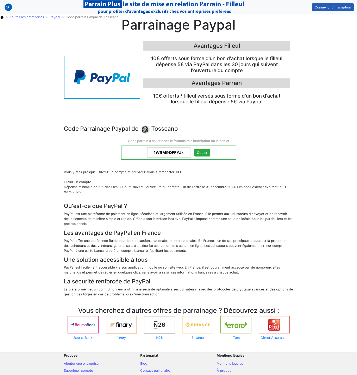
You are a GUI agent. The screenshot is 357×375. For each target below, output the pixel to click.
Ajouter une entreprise (81, 363)
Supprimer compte (78, 370)
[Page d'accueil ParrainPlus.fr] (2, 16)
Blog (143, 363)
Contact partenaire (155, 370)
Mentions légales (230, 363)
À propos (224, 370)
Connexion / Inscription (333, 7)
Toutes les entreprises (27, 17)
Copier (202, 152)
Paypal (55, 17)
